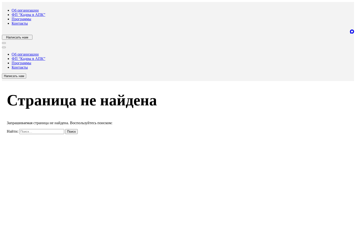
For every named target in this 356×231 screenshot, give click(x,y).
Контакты (20, 23)
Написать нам (17, 37)
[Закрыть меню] (4, 47)
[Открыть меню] (4, 43)
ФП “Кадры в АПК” (28, 15)
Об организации (25, 10)
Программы (21, 19)
